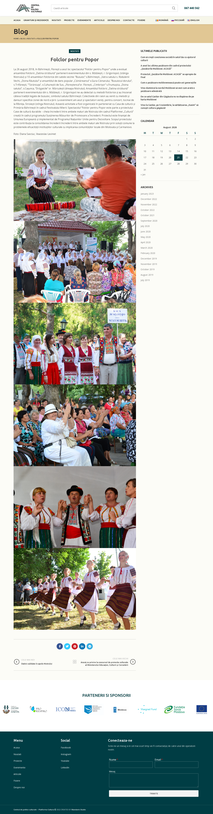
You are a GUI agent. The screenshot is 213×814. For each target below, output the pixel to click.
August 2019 (147, 274)
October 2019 (148, 269)
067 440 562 (191, 8)
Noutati (31, 38)
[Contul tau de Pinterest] (75, 646)
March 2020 (147, 247)
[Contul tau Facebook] (60, 646)
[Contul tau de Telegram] (90, 646)
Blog (23, 38)
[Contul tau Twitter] (67, 646)
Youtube (65, 760)
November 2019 (149, 264)
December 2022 (149, 199)
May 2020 (146, 236)
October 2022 (148, 209)
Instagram (66, 754)
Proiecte (18, 760)
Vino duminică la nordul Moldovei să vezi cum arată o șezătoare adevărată (168, 89)
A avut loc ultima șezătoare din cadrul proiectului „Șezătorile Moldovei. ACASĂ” (166, 67)
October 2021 (148, 215)
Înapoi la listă (75, 661)
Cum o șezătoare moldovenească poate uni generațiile (169, 82)
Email (158, 759)
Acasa (17, 747)
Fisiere (17, 780)
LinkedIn (65, 767)
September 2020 (149, 220)
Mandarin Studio (79, 809)
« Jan (143, 174)
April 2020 (146, 242)
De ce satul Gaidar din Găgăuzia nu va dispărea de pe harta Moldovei (167, 98)
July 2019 (145, 280)
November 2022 (149, 204)
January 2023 (147, 193)
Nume (113, 759)
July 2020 (145, 226)
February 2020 (148, 253)
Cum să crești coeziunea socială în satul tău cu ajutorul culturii (168, 59)
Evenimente (19, 767)
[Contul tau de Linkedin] (82, 646)
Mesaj (112, 771)
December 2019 (149, 258)
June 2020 (146, 231)
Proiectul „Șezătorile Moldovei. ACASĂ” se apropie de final (168, 76)
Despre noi (19, 787)
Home (16, 38)
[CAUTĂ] (174, 8)
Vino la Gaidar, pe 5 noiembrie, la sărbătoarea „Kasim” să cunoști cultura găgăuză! (169, 106)
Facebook (66, 747)
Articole (17, 774)
